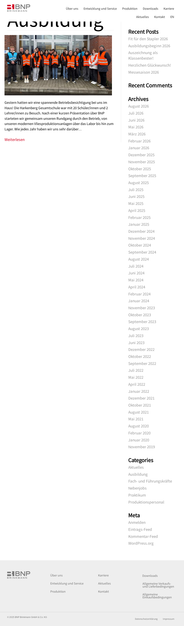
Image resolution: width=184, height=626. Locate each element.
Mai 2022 (135, 377)
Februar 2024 (139, 293)
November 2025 (141, 161)
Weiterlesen (14, 139)
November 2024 (141, 238)
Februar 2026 (139, 140)
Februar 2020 (139, 432)
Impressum (168, 619)
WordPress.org (141, 543)
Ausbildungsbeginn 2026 (149, 45)
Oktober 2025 (139, 168)
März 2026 (137, 133)
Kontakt (103, 591)
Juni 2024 (136, 272)
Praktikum (137, 495)
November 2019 (141, 446)
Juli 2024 (135, 266)
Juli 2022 (135, 370)
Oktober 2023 (139, 314)
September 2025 (142, 175)
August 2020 (138, 425)
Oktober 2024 (139, 245)
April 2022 (136, 384)
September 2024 (142, 252)
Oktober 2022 (139, 356)
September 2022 (142, 363)
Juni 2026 (136, 120)
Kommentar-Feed (143, 536)
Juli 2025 (135, 189)
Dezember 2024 (141, 231)
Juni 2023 (136, 342)
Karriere (103, 575)
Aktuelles (136, 467)
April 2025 (136, 210)
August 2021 (138, 412)
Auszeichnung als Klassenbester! (143, 55)
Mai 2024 (135, 279)
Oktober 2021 (139, 405)
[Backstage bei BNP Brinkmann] (58, 64)
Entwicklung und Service (67, 583)
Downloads (150, 575)
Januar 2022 (138, 391)
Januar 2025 (138, 224)
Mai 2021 (135, 418)
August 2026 (138, 106)
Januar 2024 (138, 300)
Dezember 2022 (141, 349)
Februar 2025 (139, 217)
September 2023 (142, 321)
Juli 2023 (135, 335)
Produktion (58, 591)
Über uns (56, 575)
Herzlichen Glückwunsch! (149, 65)
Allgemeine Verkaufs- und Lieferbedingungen (158, 584)
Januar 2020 (138, 439)
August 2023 (138, 328)
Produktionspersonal (146, 502)
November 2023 (141, 307)
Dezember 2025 (141, 154)
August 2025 (138, 182)
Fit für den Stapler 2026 (148, 38)
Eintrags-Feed (140, 529)
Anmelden (137, 522)
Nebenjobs (137, 488)
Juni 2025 (136, 196)
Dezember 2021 (141, 398)
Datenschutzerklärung (146, 619)
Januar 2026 (138, 147)
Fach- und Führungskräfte (150, 481)
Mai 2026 (135, 126)
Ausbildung (138, 474)
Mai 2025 (135, 203)
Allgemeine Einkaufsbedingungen (157, 595)
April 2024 (136, 286)
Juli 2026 (135, 113)
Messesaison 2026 (143, 72)
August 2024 (138, 259)
